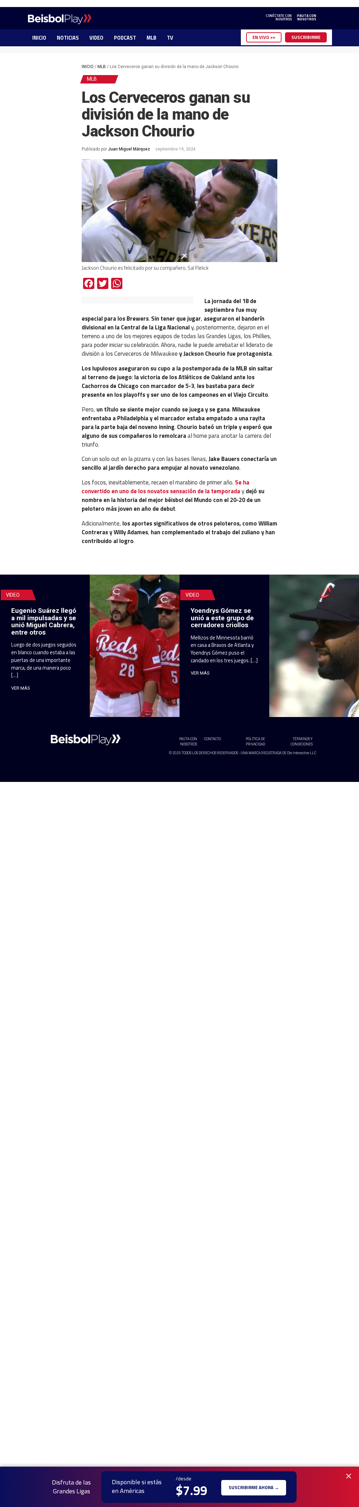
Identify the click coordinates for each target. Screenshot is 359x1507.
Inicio (88, 66)
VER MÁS (20, 688)
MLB (151, 38)
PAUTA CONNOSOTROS (306, 17)
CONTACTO (212, 739)
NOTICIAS (68, 38)
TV (170, 38)
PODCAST (125, 38)
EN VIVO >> (263, 37)
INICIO (39, 38)
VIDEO (96, 38)
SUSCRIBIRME (305, 37)
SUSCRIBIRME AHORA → (253, 1487)
